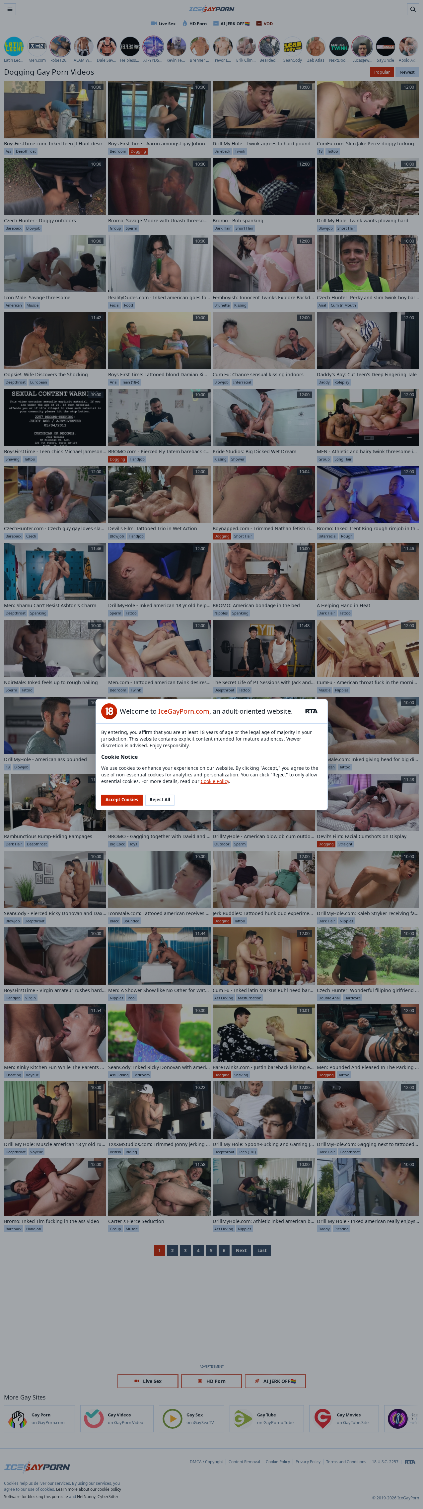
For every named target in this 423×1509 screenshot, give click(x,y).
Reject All (160, 800)
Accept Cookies (122, 800)
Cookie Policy (215, 781)
